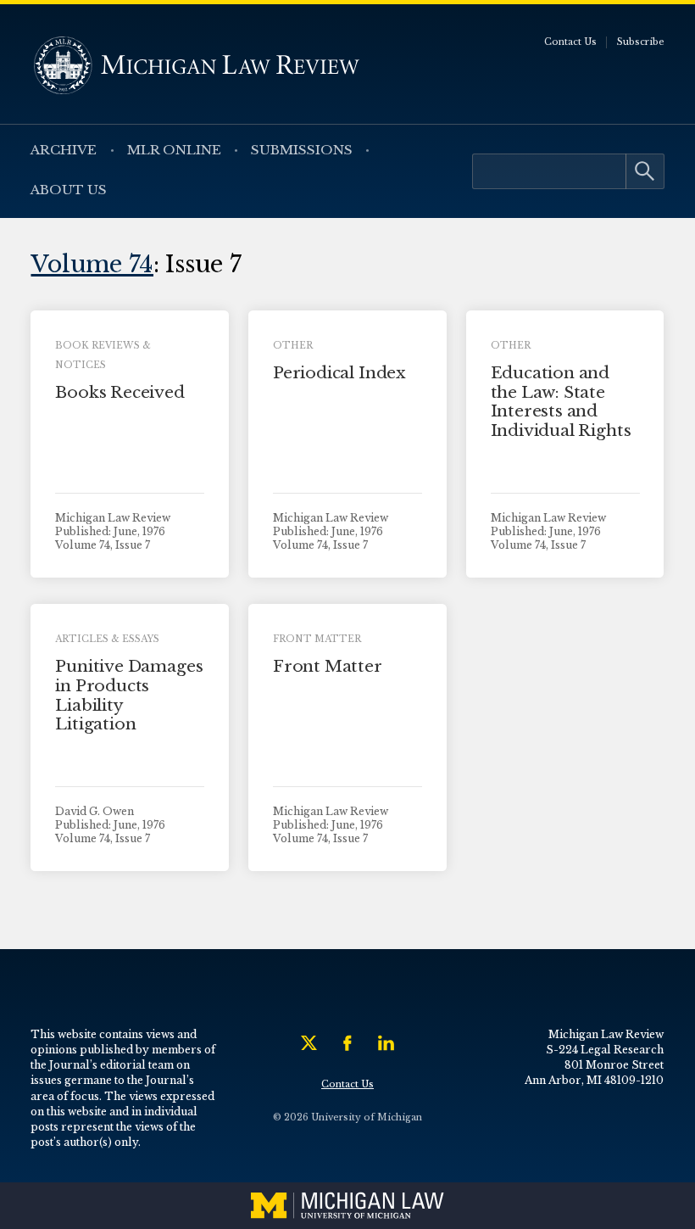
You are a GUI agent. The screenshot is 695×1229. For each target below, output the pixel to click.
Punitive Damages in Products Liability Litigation (129, 695)
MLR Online (174, 150)
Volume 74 (92, 263)
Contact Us (570, 41)
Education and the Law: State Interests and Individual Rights (561, 401)
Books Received (119, 392)
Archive (64, 150)
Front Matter (327, 666)
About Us (69, 190)
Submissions (302, 150)
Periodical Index (339, 373)
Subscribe (640, 41)
